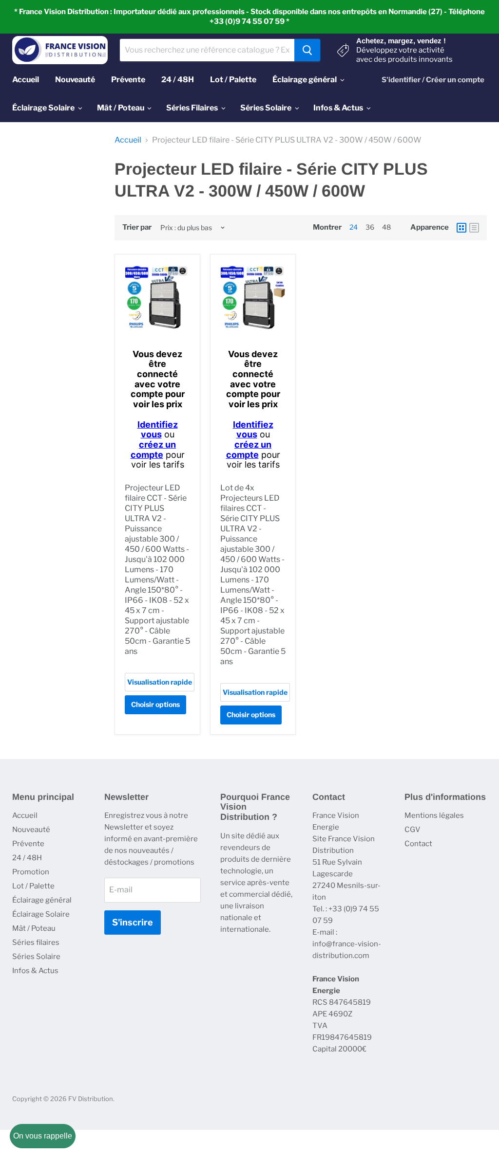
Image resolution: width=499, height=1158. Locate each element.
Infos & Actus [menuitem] (338, 107)
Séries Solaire (36, 956)
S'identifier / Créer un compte (433, 79)
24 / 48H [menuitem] (177, 79)
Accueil (128, 140)
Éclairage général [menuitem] (304, 79)
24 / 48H (27, 857)
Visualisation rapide (159, 682)
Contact (418, 843)
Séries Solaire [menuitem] (265, 107)
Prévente (28, 843)
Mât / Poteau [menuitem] (120, 107)
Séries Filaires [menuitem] (192, 107)
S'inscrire (132, 922)
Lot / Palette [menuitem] (233, 79)
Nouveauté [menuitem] (75, 79)
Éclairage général (42, 900)
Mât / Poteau (34, 928)
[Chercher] (307, 50)
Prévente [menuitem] (128, 79)
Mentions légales (434, 815)
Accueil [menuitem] (25, 79)
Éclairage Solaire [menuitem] (43, 107)
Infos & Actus (35, 970)
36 (369, 227)
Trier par (137, 227)
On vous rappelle (42, 1136)
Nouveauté (31, 829)
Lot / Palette (33, 886)
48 (386, 227)
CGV (412, 829)
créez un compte (153, 449)
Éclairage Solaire (41, 914)
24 (353, 227)
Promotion (30, 872)
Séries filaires (35, 942)
